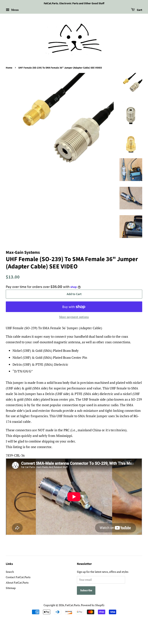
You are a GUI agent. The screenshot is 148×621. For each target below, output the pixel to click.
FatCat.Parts (72, 605)
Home (9, 67)
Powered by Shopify (92, 605)
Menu (14, 10)
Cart (139, 10)
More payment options (74, 317)
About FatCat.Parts (17, 582)
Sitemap (11, 588)
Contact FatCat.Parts (18, 577)
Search (10, 572)
